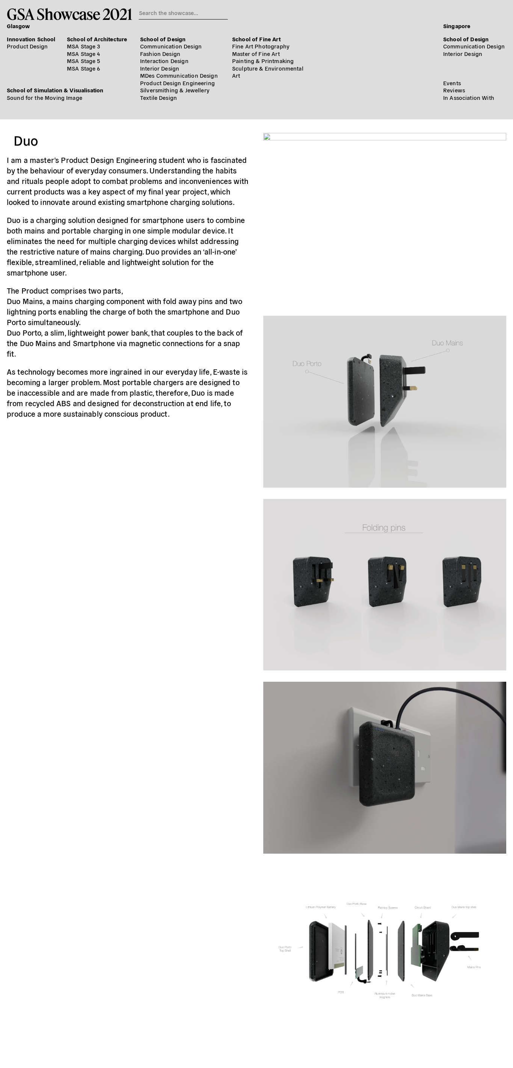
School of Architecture (97, 38)
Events (452, 82)
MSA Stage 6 (83, 68)
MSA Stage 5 (83, 60)
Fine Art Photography (261, 46)
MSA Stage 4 (83, 53)
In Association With (468, 97)
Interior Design (159, 68)
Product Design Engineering (177, 82)
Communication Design (171, 46)
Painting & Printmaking (263, 60)
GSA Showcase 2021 (69, 14)
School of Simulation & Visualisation (55, 89)
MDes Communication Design (179, 75)
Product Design (27, 46)
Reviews (454, 89)
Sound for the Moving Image (44, 97)
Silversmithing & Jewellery (175, 89)
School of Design (163, 38)
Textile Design (158, 97)
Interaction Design (164, 60)
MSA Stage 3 (83, 46)
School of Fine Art (256, 38)
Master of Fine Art (256, 53)
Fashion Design (160, 53)
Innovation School (31, 38)
